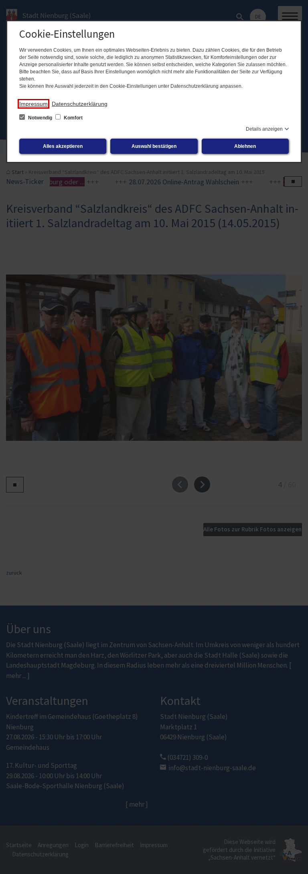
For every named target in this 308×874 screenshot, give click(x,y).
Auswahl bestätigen (154, 146)
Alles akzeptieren (63, 146)
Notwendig (40, 118)
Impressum (33, 104)
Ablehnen (245, 146)
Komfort (73, 118)
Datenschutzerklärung (79, 104)
